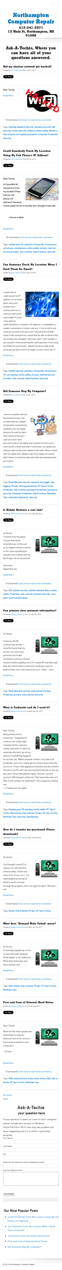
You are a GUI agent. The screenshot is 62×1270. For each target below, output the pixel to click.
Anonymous (50, 244)
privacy (43, 248)
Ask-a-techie (9, 134)
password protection (37, 489)
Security (7, 138)
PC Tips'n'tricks (50, 813)
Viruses (14, 486)
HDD (11, 1078)
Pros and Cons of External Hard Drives (28, 1002)
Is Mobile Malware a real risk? (23, 510)
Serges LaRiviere (17, 1006)
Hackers (53, 130)
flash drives (14, 986)
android (37, 594)
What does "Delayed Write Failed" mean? (29, 923)
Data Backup (32, 816)
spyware (28, 244)
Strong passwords (28, 486)
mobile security (16, 244)
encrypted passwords (26, 134)
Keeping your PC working (20, 809)
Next (5, 1098)
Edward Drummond (18, 514)
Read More (8, 229)
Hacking (12, 127)
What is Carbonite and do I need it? (26, 707)
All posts (7, 1094)
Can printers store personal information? (29, 610)
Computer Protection (48, 134)
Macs (47, 590)
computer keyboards (18, 497)
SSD (49, 1078)
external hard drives (41, 691)
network (31, 130)
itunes (11, 910)
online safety (42, 130)
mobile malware (36, 590)
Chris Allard (15, 70)
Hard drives (15, 813)
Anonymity (39, 244)
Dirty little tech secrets (19, 482)
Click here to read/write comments (34, 120)
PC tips (38, 813)
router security (19, 130)
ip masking (12, 374)
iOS (10, 590)
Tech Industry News (18, 598)
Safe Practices (39, 251)
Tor (4, 374)
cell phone (8, 248)
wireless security (42, 127)
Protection (8, 489)
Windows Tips (10, 816)
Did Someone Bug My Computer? (24, 391)
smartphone (20, 248)
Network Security (25, 127)
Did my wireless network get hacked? (27, 66)
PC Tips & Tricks (45, 486)
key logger (45, 482)
